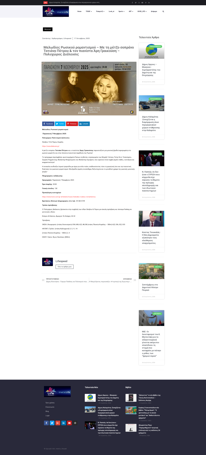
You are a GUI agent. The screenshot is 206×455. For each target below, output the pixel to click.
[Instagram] (139, 2)
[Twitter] (135, 2)
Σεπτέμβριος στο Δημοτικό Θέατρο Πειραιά (150, 287)
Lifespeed (64, 449)
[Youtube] (142, 2)
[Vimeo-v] (145, 2)
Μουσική (48, 29)
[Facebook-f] (132, 2)
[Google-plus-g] (57, 423)
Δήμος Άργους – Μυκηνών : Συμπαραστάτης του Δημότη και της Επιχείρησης (151, 69)
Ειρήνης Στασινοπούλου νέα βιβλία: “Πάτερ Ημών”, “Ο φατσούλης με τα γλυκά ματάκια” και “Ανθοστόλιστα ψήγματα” (149, 413)
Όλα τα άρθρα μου (64, 267)
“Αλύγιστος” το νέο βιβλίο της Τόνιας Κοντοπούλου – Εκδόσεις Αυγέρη (150, 397)
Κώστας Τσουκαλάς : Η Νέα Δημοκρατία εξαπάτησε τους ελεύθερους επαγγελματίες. (151, 237)
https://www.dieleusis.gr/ (50, 146)
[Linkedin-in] (149, 2)
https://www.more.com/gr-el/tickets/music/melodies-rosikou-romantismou (69, 197)
